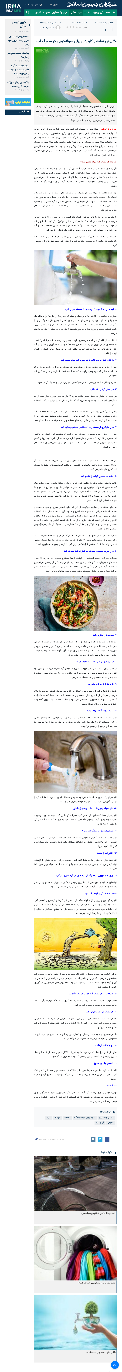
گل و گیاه (100, 1122)
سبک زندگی (76, 13)
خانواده (46, 13)
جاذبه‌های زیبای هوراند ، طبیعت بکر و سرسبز (18, 84)
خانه (108, 13)
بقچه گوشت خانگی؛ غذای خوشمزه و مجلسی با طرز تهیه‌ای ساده (18, 70)
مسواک (67, 1117)
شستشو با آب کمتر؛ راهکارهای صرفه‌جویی (98, 1213)
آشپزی (38, 13)
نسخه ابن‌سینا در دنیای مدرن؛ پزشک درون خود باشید (18, 40)
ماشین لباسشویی (106, 1117)
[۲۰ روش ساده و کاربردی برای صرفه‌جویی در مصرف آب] (75, 75)
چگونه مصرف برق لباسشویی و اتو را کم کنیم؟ (97, 1283)
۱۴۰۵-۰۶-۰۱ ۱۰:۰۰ (21, 31)
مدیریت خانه (44, 22)
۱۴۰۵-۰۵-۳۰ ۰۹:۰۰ (20, 90)
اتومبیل (57, 1117)
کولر (48, 1117)
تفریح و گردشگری (60, 13)
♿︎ (115, 1364)
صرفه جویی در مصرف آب (84, 1117)
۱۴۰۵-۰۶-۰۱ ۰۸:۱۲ (21, 48)
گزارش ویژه (98, 13)
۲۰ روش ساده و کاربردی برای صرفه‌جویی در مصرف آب (76, 41)
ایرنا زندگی (91, 5)
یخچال (110, 1122)
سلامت (87, 13)
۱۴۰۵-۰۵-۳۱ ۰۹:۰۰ (20, 61)
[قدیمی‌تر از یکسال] (75, 1183)
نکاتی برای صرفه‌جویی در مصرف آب (100, 1352)
